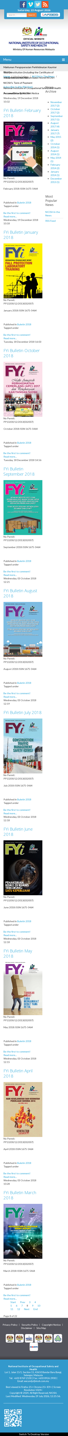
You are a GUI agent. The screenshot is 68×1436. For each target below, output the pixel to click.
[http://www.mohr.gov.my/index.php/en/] (39, 1337)
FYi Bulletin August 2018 (20, 593)
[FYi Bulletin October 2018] (22, 388)
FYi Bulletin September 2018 (19, 471)
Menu (7, 59)
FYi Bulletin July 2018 (22, 712)
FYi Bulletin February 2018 (22, 112)
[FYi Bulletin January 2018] (22, 270)
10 (38, 1305)
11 (11, 1309)
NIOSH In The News (43, 76)
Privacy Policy (10, 1325)
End (35, 1309)
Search (31, 15)
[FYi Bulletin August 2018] (22, 629)
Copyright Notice (51, 1325)
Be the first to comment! (17, 212)
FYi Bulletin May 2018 (17, 953)
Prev (22, 1302)
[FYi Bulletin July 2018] (22, 745)
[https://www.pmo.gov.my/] (19, 1337)
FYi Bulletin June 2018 (18, 831)
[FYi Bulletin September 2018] (22, 507)
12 (18, 1309)
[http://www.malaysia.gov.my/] (10, 1337)
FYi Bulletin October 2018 (21, 353)
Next (26, 1309)
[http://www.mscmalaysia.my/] (29, 1337)
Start (13, 1302)
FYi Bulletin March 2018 (19, 1195)
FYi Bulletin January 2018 (20, 234)
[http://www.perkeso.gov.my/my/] (58, 1337)
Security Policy (30, 1325)
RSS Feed (50, 220)
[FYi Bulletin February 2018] (22, 148)
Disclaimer (26, 1328)
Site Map (41, 1328)
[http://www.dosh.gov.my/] (48, 1337)
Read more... (10, 216)
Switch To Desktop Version (34, 1434)
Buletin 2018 (24, 202)
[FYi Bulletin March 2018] (22, 1230)
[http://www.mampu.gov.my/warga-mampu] (34, 1346)
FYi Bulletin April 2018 (18, 1073)
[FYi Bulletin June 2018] (22, 867)
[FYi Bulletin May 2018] (22, 988)
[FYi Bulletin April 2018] (22, 1109)
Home (6, 76)
